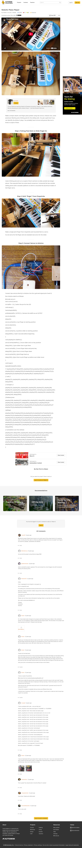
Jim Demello (12, 110)
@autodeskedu (75, 830)
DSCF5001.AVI (21, 629)
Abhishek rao (24, 551)
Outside (41, 831)
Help (54, 831)
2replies (21, 667)
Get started (56, 829)
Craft (31, 833)
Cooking (41, 827)
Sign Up (77, 2)
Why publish (56, 827)
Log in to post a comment (41, 818)
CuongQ (23, 703)
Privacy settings (38, 845)
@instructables (75, 827)
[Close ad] (81, 77)
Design (32, 831)
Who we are (56, 835)
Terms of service (19, 845)
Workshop (32, 829)
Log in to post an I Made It (41, 480)
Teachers (32, 2)
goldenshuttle (24, 563)
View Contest (61, 455)
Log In (71, 2)
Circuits (9, 12)
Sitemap (55, 833)
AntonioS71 (24, 578)
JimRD (4, 12)
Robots (14, 12)
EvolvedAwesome (25, 805)
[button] (59, 15)
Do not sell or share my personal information (53, 845)
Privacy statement (28, 845)
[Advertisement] (72, 95)
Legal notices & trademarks (72, 845)
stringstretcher (25, 793)
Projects (19, 2)
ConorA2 (23, 535)
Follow (16, 103)
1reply (20, 545)
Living (40, 829)
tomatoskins (24, 779)
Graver (22, 615)
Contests (26, 2)
